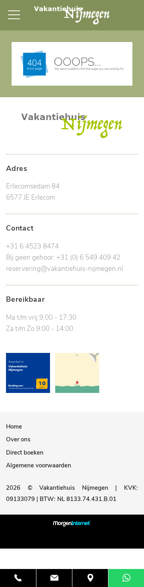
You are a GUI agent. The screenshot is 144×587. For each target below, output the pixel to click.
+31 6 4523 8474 (32, 246)
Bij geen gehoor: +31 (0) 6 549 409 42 (63, 257)
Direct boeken (25, 453)
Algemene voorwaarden (38, 465)
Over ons (18, 439)
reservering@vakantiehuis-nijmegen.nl (64, 268)
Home (14, 427)
